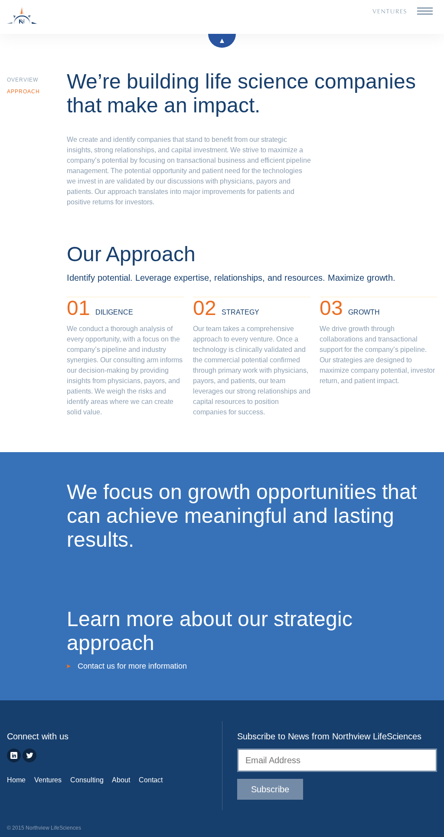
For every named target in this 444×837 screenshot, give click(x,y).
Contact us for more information (132, 666)
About (121, 780)
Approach (23, 92)
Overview (22, 80)
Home (16, 780)
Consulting (87, 780)
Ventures (48, 780)
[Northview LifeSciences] (38, 17)
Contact (151, 780)
